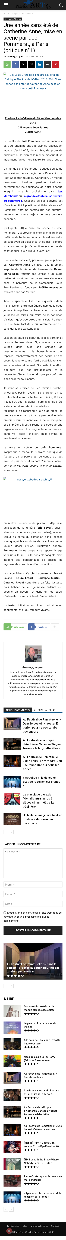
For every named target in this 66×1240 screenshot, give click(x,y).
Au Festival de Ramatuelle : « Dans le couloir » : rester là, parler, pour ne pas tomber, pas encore (33, 967)
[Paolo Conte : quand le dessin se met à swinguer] (12, 1181)
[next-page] (11, 832)
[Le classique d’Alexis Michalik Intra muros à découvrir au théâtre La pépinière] (12, 798)
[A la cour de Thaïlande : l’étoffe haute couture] (12, 1044)
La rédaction (13, 1225)
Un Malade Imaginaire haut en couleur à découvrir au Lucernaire (42, 819)
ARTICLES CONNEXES (18, 710)
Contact (55, 1225)
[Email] (31, 64)
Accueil (7, 13)
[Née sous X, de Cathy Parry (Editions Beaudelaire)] (12, 1061)
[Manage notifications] (9, 1231)
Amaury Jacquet (15, 56)
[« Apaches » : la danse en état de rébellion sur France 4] (12, 782)
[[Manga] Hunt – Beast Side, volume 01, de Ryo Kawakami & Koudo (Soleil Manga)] (12, 1147)
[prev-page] (6, 832)
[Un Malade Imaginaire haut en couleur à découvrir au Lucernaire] (12, 819)
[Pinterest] (55, 64)
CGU (25, 1225)
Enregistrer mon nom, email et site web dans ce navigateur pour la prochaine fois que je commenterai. (33, 916)
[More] (55, 626)
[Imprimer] (47, 64)
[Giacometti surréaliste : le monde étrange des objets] (12, 1011)
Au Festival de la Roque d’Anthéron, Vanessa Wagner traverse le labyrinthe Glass (42, 744)
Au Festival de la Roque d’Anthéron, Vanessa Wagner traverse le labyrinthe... (40, 1111)
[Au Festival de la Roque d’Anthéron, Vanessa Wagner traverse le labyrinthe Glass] (12, 744)
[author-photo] (33, 662)
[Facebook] (15, 64)
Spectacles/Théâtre (23, 13)
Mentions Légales (39, 1225)
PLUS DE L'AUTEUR (44, 710)
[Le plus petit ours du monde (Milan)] (12, 1028)
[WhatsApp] (7, 64)
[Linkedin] (39, 64)
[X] (23, 64)
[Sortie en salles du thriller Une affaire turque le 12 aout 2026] (12, 1095)
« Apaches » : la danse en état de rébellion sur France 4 (41, 781)
